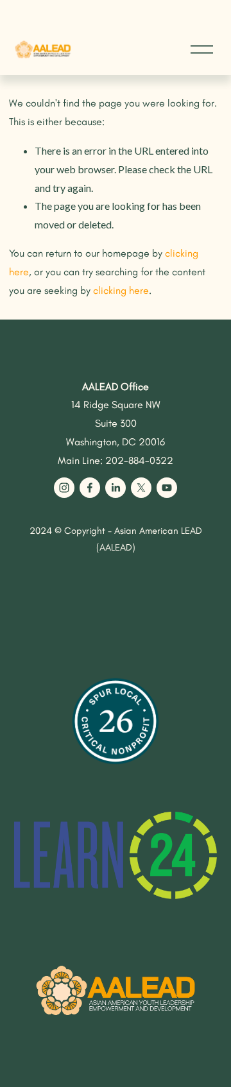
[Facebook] (90, 487)
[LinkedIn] (115, 487)
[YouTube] (167, 487)
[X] (141, 487)
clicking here (121, 290)
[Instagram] (64, 487)
